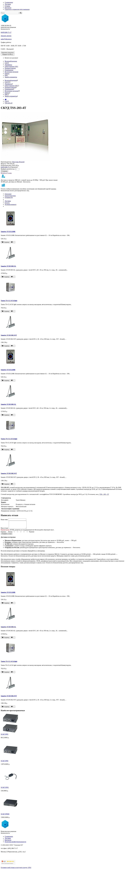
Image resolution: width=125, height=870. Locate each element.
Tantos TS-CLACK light (9, 300)
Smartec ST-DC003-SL (8, 266)
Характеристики (10, 196)
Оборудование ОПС (11, 66)
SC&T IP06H (5, 814)
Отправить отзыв (7, 533)
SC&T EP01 (5, 787)
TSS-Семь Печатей (18, 162)
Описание (8, 194)
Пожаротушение (10, 68)
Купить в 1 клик (6, 173)
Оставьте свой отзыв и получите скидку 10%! (16, 867)
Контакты (8, 8)
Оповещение (9, 70)
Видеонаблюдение (11, 61)
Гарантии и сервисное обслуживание (17, 9)
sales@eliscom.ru (6, 39)
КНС (6, 75)
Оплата (7, 203)
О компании (9, 2)
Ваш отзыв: (4, 528)
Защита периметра (11, 77)
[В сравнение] (14, 242)
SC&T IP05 (4, 734)
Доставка (8, 4)
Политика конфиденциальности (15, 842)
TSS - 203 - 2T (104, 494)
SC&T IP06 (4, 761)
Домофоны (8, 65)
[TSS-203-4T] (25, 160)
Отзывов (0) (9, 197)
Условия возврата (10, 204)
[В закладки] (11, 242)
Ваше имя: (4, 519)
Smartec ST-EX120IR (8, 231)
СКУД (7, 63)
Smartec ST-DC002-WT (9, 335)
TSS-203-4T (8, 103)
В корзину (4, 171)
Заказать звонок (6, 36)
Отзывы (7, 6)
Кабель (7, 73)
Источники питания (11, 72)
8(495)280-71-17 (6, 32)
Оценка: (3, 532)
